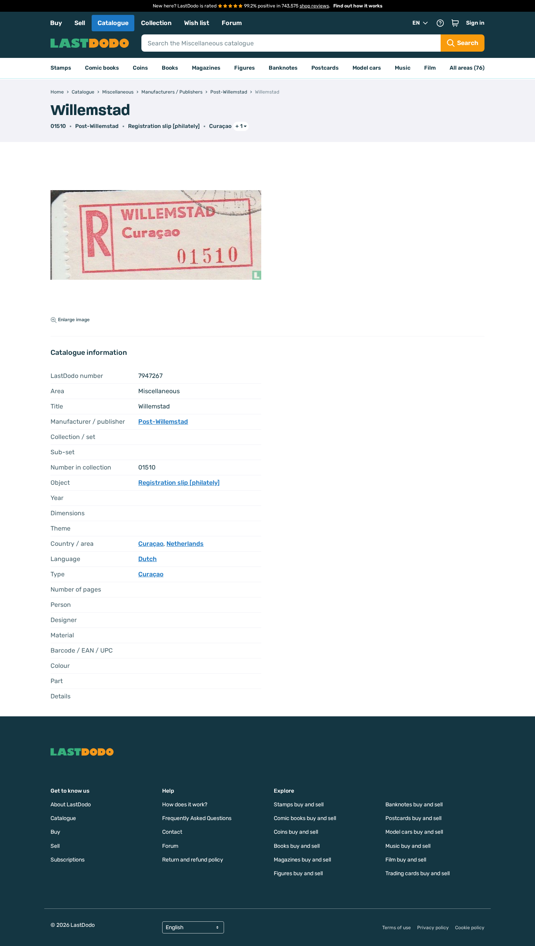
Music (402, 68)
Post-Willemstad (97, 126)
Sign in (475, 23)
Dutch (147, 559)
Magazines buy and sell (302, 859)
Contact (172, 832)
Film (430, 68)
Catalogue (113, 23)
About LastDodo (71, 804)
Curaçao (220, 126)
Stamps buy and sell (299, 804)
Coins (140, 68)
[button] (455, 23)
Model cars (366, 68)
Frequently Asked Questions (196, 818)
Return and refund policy (192, 859)
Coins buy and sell (296, 832)
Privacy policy (433, 927)
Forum (232, 23)
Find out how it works (358, 6)
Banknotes (283, 68)
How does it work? (184, 804)
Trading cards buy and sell (417, 873)
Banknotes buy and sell (414, 804)
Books (170, 68)
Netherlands (185, 543)
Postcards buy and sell (413, 818)
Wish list (196, 23)
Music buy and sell (407, 846)
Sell (79, 23)
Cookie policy (469, 927)
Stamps (61, 68)
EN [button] (416, 23)
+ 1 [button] (238, 126)
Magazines (206, 68)
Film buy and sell (405, 859)
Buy (56, 23)
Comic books (102, 68)
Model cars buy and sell (414, 832)
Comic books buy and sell (305, 818)
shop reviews (314, 6)
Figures (244, 68)
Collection (156, 23)
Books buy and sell (297, 846)
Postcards (325, 68)
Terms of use (396, 927)
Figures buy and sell (298, 873)
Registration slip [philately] (164, 126)
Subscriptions (68, 859)
